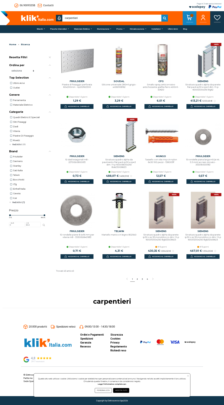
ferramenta (19, 100)
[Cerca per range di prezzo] (44, 225)
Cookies (115, 338)
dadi (15, 126)
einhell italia (19, 189)
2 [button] (137, 279)
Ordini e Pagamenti (92, 334)
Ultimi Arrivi (19, 83)
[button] (59, 18)
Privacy (115, 342)
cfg (15, 184)
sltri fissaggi (19, 122)
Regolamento (118, 346)
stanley (17, 166)
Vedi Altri (19, 144)
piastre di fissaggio (23, 136)
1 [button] (132, 279)
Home (12, 44)
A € (27, 223)
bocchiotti (18, 179)
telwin (16, 175)
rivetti (16, 140)
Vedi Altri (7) (18, 202)
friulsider (18, 156)
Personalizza (103, 390)
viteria (16, 131)
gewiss (16, 193)
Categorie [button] (16, 111)
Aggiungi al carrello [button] (78, 106)
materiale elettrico (23, 105)
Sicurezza (116, 334)
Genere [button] (14, 94)
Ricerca (25, 44)
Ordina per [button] (16, 65)
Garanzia (85, 342)
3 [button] (142, 279)
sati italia (18, 170)
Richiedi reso (118, 350)
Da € (12, 223)
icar (15, 198)
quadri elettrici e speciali (26, 117)
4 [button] (147, 279)
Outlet (16, 87)
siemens (17, 161)
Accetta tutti (121, 390)
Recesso (85, 346)
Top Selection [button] (19, 77)
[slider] (10, 215)
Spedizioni (86, 338)
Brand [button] (13, 151)
